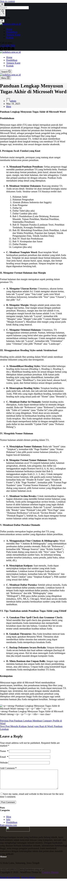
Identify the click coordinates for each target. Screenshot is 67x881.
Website (4, 762)
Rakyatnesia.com (8, 825)
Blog (8, 106)
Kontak (10, 65)
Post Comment (8, 802)
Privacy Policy (28, 877)
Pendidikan (11, 60)
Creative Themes (50, 872)
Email (4, 757)
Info (8, 819)
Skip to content (7, 1)
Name (4, 751)
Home (9, 57)
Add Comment (8, 768)
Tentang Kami (13, 63)
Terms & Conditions (10, 877)
